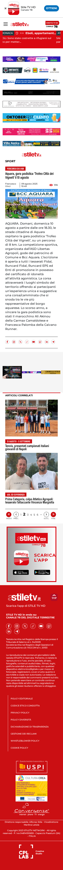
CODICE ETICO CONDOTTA (25, 705)
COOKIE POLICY (19, 747)
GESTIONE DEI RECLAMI (24, 733)
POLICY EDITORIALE (22, 698)
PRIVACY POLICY (20, 712)
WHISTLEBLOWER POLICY (25, 740)
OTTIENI (51, 8)
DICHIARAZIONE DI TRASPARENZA (30, 726)
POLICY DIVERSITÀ (21, 719)
